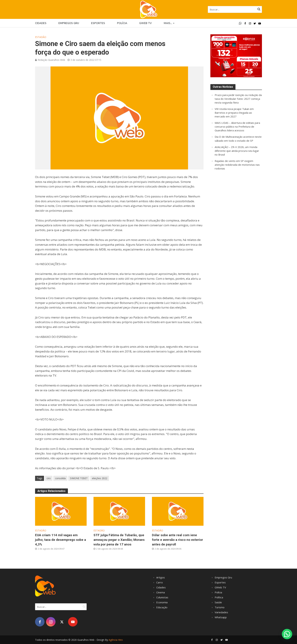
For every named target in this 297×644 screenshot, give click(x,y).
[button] (287, 634)
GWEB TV (145, 23)
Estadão (40, 37)
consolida (60, 478)
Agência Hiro (116, 639)
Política (219, 597)
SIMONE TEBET (79, 478)
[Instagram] (51, 621)
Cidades (40, 23)
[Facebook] (40, 621)
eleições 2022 (99, 478)
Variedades (221, 612)
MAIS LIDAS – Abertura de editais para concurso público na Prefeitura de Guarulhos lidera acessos (237, 126)
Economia (162, 602)
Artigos (160, 577)
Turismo (219, 607)
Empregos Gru (68, 23)
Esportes (98, 23)
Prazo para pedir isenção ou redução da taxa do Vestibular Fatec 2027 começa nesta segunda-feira (238, 98)
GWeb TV (220, 587)
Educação (161, 607)
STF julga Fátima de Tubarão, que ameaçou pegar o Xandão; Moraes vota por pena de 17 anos (119, 539)
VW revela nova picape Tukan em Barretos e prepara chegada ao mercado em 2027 (234, 112)
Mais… (168, 23)
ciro (49, 478)
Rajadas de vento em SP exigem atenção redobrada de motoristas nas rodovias (237, 164)
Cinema (160, 592)
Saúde (218, 602)
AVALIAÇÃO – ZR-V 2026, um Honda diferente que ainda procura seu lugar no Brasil (237, 150)
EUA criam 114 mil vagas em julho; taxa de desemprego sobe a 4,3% (60, 539)
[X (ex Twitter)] (62, 621)
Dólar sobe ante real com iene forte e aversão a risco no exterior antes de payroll (177, 539)
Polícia (122, 23)
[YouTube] (73, 621)
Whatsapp (221, 617)
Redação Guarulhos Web (51, 59)
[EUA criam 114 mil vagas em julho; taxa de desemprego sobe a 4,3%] (61, 511)
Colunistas (162, 597)
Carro (159, 582)
